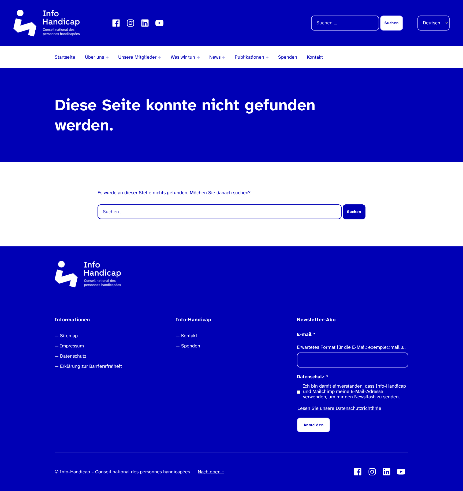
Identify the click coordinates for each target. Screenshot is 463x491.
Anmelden (314, 425)
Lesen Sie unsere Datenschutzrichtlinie (339, 408)
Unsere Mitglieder (137, 57)
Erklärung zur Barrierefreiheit (91, 366)
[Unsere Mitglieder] (159, 57)
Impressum (72, 346)
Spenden (287, 57)
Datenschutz (73, 356)
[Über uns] (107, 57)
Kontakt (315, 57)
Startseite (65, 57)
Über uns (94, 57)
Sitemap (69, 335)
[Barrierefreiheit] (198, 57)
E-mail (306, 334)
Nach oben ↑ (211, 471)
